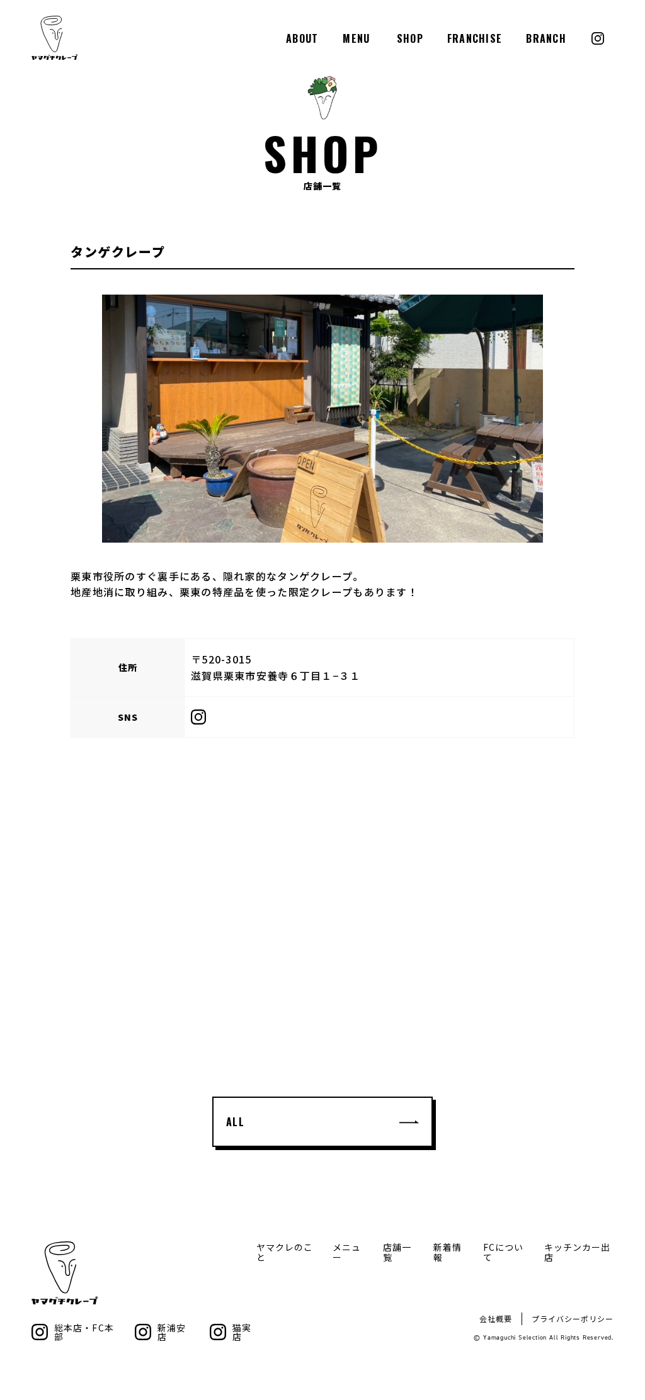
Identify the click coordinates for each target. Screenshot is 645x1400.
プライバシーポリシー (573, 1318)
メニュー (347, 1252)
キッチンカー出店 (577, 1252)
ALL (235, 1121)
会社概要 (495, 1318)
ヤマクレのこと (284, 1252)
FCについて (503, 1252)
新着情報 (447, 1252)
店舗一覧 (397, 1252)
